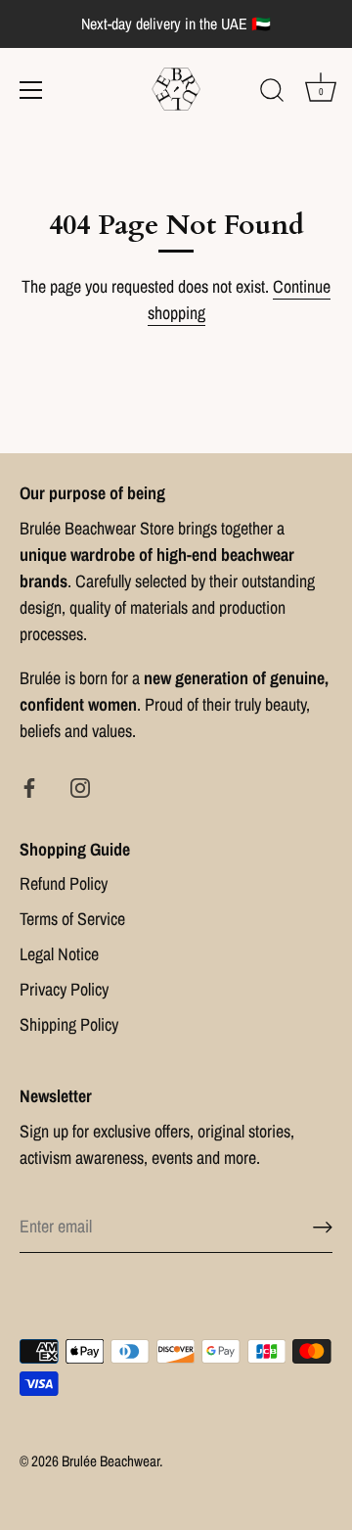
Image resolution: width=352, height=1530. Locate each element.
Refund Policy (64, 883)
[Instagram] (80, 786)
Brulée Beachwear (110, 1461)
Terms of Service (72, 918)
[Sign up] (322, 1227)
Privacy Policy (64, 989)
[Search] (271, 93)
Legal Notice (59, 954)
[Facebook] (29, 786)
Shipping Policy (69, 1024)
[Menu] (31, 90)
